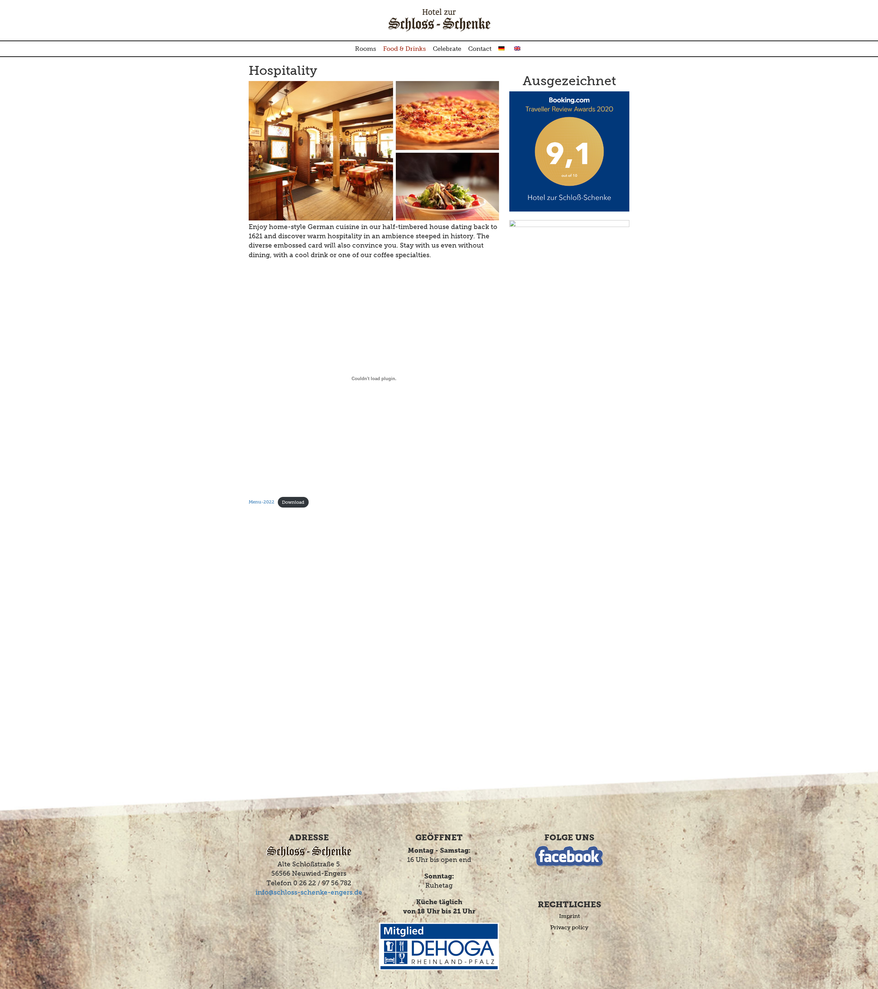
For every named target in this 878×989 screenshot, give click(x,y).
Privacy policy (569, 927)
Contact (479, 49)
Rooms (365, 49)
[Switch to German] (503, 49)
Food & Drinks (404, 49)
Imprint (569, 916)
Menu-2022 (261, 502)
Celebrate (447, 49)
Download (293, 502)
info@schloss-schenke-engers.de (309, 892)
